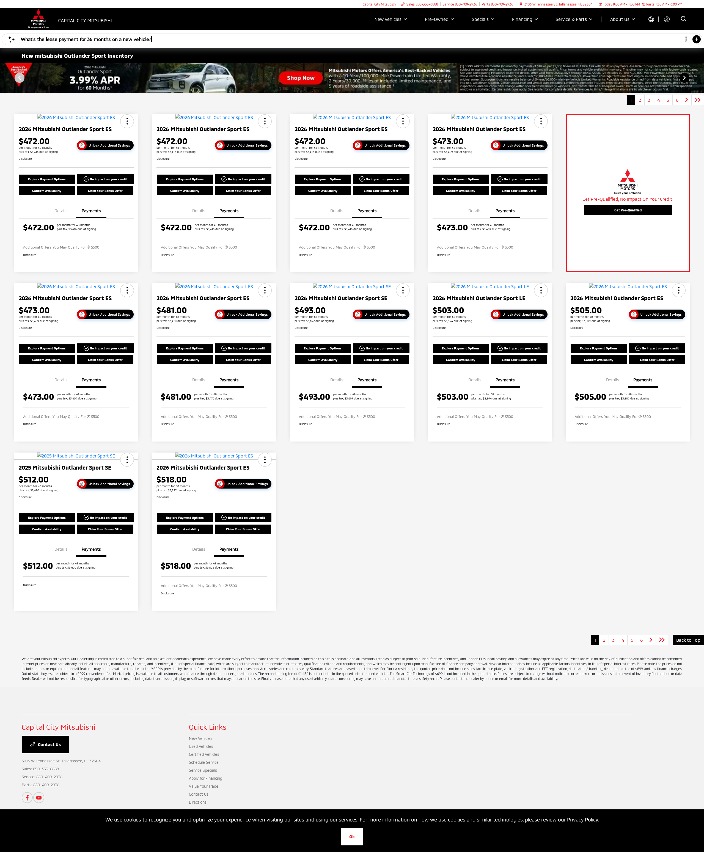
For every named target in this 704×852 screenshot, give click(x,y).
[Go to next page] (687, 100)
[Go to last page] (697, 100)
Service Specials (203, 770)
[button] (127, 121)
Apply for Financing (205, 778)
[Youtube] (38, 797)
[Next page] (685, 78)
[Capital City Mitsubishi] (69, 18)
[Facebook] (27, 797)
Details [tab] (61, 210)
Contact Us (49, 744)
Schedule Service (204, 762)
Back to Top (688, 640)
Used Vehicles (201, 746)
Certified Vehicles (204, 754)
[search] (683, 19)
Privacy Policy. (583, 820)
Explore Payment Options (47, 179)
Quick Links (207, 727)
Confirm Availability (46, 190)
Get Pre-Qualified (628, 210)
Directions (198, 802)
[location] (521, 4)
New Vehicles (200, 738)
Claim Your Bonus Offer (105, 190)
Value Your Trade (203, 786)
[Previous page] (19, 78)
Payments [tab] (91, 210)
